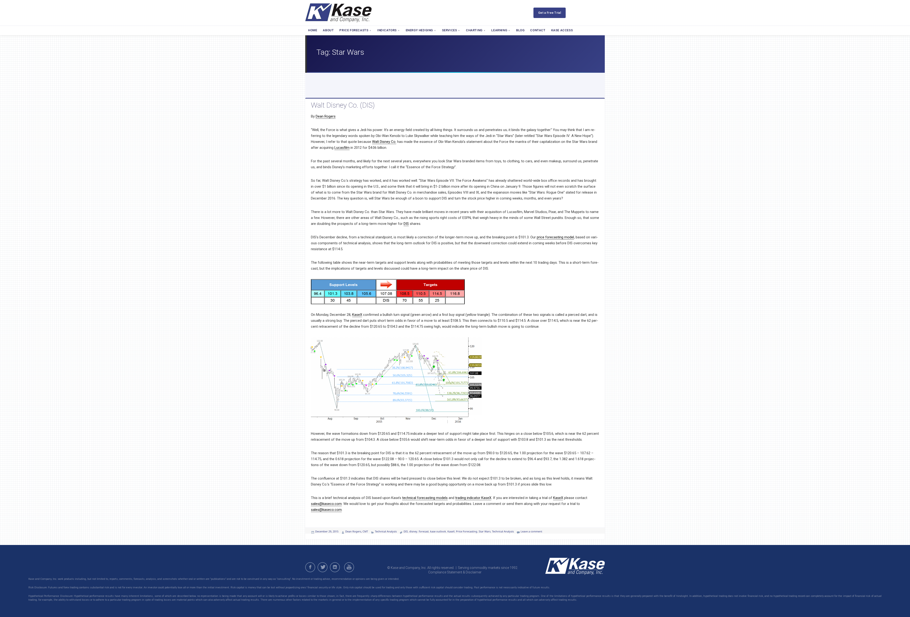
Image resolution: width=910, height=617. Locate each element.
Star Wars (485, 531)
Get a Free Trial (549, 12)
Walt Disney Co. (384, 142)
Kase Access (562, 30)
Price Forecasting (466, 531)
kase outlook (438, 531)
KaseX (357, 315)
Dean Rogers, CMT (356, 531)
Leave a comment (531, 531)
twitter (323, 567)
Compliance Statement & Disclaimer (455, 572)
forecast (424, 531)
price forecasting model (555, 237)
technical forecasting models (425, 498)
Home (312, 30)
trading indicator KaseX (473, 498)
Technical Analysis (386, 531)
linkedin (335, 567)
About (328, 30)
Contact (537, 30)
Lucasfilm (342, 147)
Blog (520, 30)
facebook (310, 567)
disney (413, 531)
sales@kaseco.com (326, 504)
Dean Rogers (326, 116)
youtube (349, 567)
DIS (406, 224)
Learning (499, 30)
